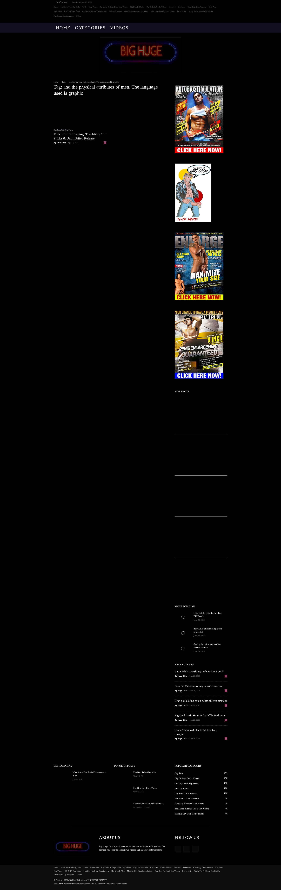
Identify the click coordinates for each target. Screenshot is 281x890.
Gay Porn (212, 7)
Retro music (181, 11)
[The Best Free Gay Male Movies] (122, 808)
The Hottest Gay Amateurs (63, 16)
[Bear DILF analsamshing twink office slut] (183, 633)
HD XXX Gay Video (72, 11)
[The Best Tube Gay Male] (122, 776)
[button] (223, 27)
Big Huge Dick (181, 676)
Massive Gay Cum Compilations (136, 11)
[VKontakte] (224, 20)
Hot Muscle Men (115, 11)
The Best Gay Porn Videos (145, 788)
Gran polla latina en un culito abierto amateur (201, 700)
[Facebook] (214, 20)
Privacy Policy (85, 883)
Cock (84, 7)
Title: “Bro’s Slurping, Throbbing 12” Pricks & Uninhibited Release (80, 136)
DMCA (93, 883)
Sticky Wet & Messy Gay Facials (201, 11)
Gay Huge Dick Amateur (197, 7)
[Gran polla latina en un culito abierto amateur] (183, 648)
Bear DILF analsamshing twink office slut (199, 686)
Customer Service (121, 883)
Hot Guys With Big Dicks (70, 7)
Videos (78, 16)
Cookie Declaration (72, 883)
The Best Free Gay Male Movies (148, 803)
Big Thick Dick (60, 142)
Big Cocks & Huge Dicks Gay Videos (113, 7)
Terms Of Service (59, 883)
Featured (172, 7)
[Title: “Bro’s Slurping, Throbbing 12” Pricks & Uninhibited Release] (80, 112)
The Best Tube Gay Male (144, 772)
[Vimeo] (219, 20)
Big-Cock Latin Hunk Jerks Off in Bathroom (200, 715)
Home (56, 7)
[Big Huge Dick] (140, 55)
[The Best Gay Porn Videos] (122, 792)
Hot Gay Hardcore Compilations (94, 11)
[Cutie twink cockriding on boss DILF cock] (183, 617)
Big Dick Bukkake (137, 7)
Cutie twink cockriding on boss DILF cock (199, 671)
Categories (90, 27)
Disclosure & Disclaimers (105, 883)
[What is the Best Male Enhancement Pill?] (62, 776)
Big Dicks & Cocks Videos (156, 7)
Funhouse (181, 7)
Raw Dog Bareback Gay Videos (162, 11)
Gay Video (93, 7)
